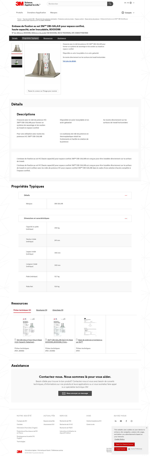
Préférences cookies (57, 450)
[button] (135, 449)
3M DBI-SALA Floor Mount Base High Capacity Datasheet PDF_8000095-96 (28, 341)
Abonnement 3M (49, 424)
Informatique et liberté (44, 450)
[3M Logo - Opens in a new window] (28, 4)
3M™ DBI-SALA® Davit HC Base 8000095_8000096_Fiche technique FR (59, 341)
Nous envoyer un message (77, 393)
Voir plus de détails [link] (69, 61)
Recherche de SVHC (66, 424)
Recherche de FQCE (66, 428)
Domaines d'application (36, 13)
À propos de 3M (22, 421)
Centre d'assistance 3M (94, 421)
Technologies (21, 441)
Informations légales (30, 450)
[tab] (22, 310)
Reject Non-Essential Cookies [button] (124, 444)
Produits (19, 13)
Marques (53, 13)
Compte (128, 13)
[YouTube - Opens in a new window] (121, 421)
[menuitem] (14, 38)
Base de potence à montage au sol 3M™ (89, 341)
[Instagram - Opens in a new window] (131, 421)
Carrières (20, 424)
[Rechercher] (110, 4)
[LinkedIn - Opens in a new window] (115, 421)
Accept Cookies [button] (120, 449)
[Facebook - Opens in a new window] (126, 421)
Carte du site (90, 424)
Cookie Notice (120, 439)
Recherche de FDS (65, 421)
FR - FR (126, 3)
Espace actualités (49, 421)
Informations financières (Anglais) (27, 428)
